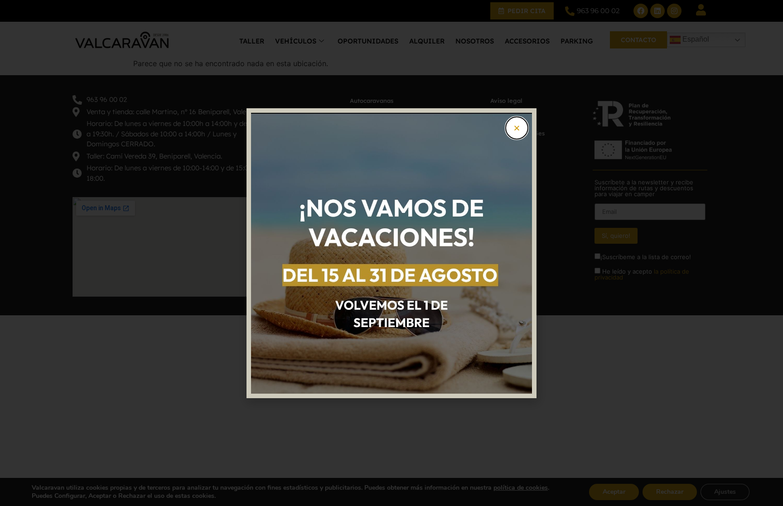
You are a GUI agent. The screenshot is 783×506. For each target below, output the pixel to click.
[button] (516, 128)
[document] (391, 253)
